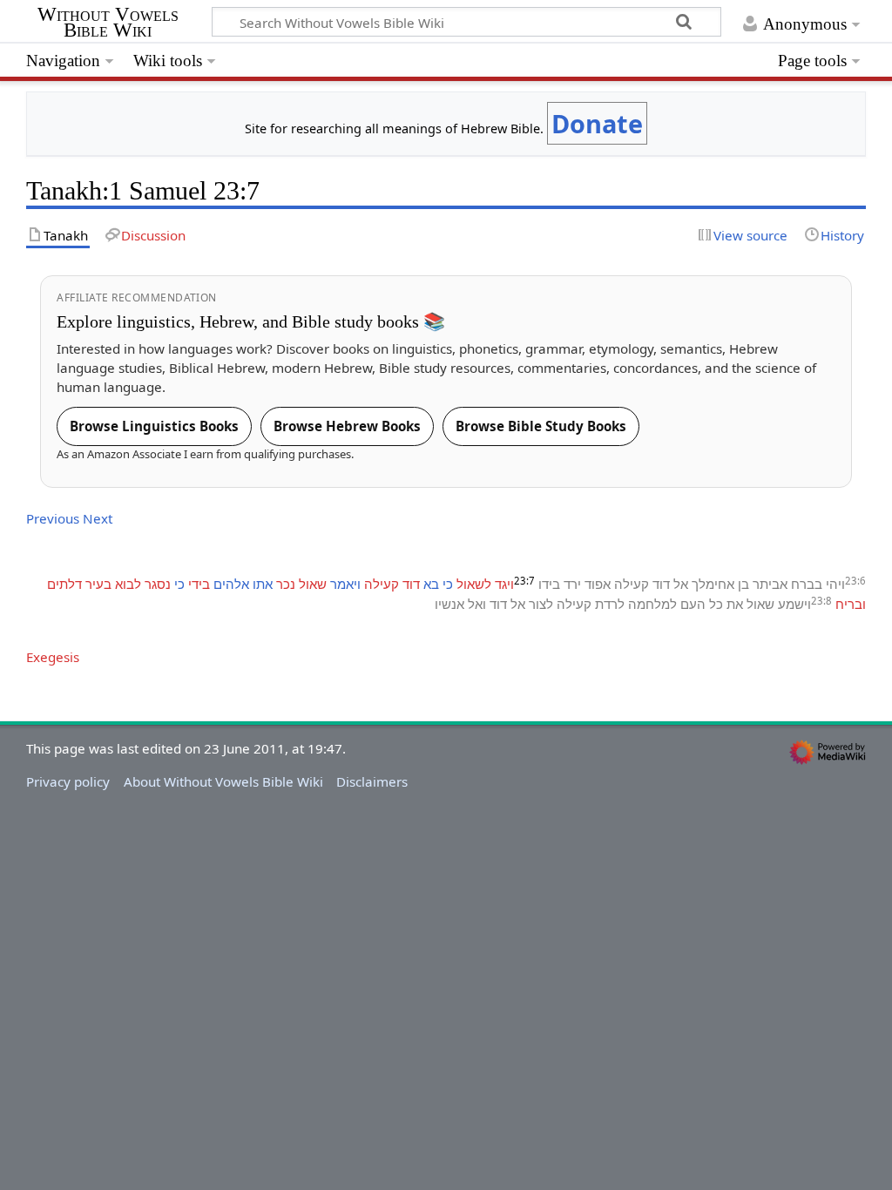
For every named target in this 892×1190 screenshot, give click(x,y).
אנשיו (449, 603)
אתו (263, 583)
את (734, 603)
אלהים (231, 583)
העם (693, 603)
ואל (477, 603)
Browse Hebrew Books (347, 426)
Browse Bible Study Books (541, 426)
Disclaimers (372, 781)
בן (743, 583)
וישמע (794, 603)
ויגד (504, 583)
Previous (52, 518)
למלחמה (652, 603)
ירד (572, 583)
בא (431, 583)
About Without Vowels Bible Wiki (223, 781)
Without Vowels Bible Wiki (108, 22)
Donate (597, 123)
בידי (199, 583)
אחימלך (713, 583)
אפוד (598, 583)
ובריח (850, 603)
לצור (541, 603)
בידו (549, 583)
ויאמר (345, 583)
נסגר (158, 583)
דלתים (64, 583)
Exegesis (52, 657)
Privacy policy (68, 781)
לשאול (473, 583)
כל (716, 603)
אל (680, 583)
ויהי (835, 583)
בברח (806, 583)
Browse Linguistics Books (154, 426)
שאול (313, 583)
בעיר (98, 583)
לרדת (610, 603)
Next (97, 518)
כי (448, 583)
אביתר (770, 583)
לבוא (128, 583)
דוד (661, 583)
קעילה (631, 583)
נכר (285, 583)
